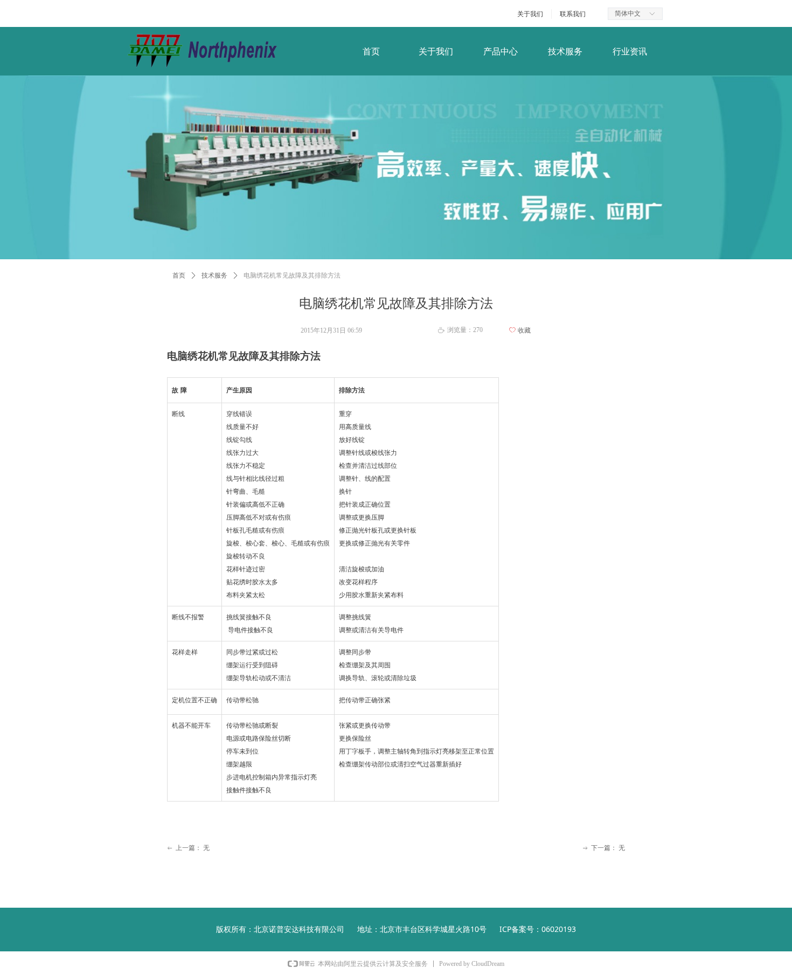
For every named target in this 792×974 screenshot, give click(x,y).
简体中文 (628, 13)
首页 (178, 275)
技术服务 (214, 275)
